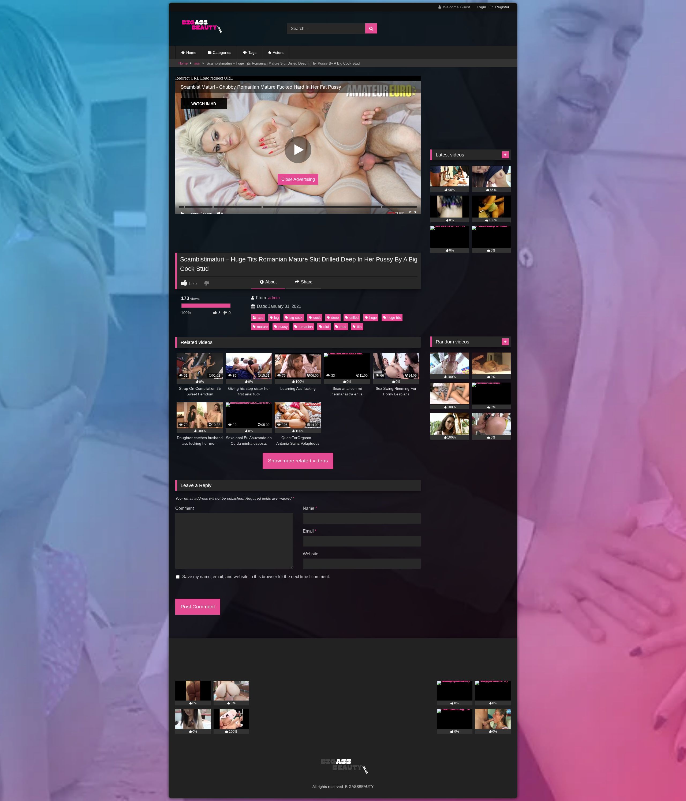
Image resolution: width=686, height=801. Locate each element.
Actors (278, 52)
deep (335, 318)
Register (502, 7)
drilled (354, 318)
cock (317, 318)
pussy (283, 327)
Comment (184, 508)
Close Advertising (298, 179)
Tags (252, 52)
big (276, 318)
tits (359, 327)
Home (191, 52)
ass (197, 63)
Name (310, 508)
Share (306, 282)
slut (326, 327)
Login (481, 7)
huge (373, 318)
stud (343, 327)
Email (309, 531)
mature (262, 327)
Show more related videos (298, 460)
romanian (306, 327)
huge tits (394, 318)
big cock (296, 318)
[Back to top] (669, 785)
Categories (222, 52)
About (270, 282)
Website (310, 554)
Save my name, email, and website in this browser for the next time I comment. (256, 576)
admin (274, 297)
